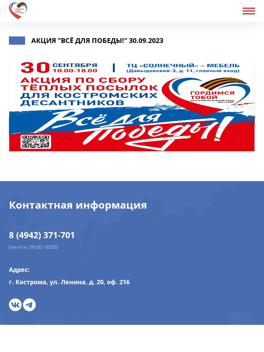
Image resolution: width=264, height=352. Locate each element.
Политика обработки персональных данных (61, 315)
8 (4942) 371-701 (42, 235)
